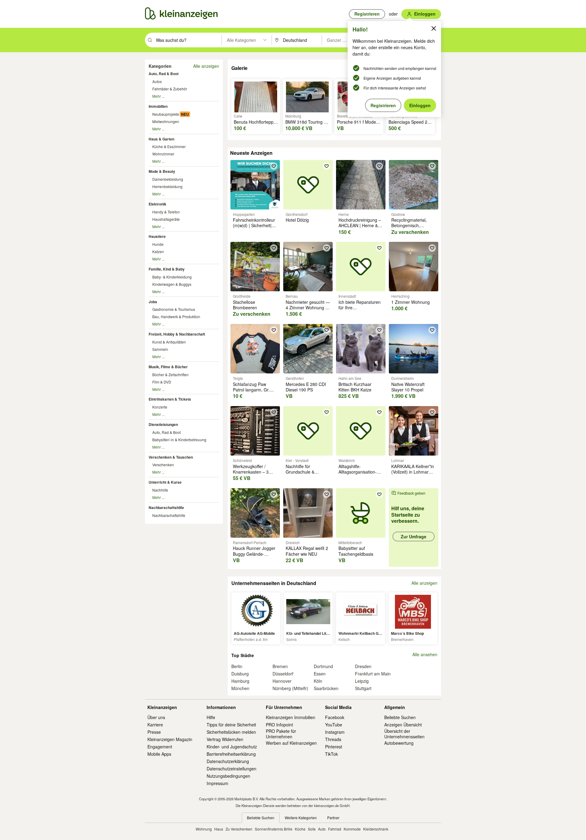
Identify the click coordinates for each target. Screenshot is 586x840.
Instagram (335, 732)
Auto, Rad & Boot (164, 73)
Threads (333, 739)
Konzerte (159, 406)
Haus (218, 828)
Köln (318, 681)
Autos (157, 81)
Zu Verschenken (239, 828)
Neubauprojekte (165, 114)
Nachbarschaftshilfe (166, 507)
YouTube (333, 725)
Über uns (156, 717)
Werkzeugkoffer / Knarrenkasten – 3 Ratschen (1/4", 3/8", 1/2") (253, 474)
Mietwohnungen (165, 121)
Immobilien (158, 106)
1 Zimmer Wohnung (410, 302)
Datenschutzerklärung (228, 761)
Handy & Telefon (166, 211)
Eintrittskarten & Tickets (170, 399)
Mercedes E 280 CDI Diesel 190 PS (306, 387)
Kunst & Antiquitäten (169, 341)
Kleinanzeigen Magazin (169, 739)
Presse (154, 732)
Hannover (282, 681)
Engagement (159, 747)
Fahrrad (334, 828)
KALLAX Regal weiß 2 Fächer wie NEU (307, 551)
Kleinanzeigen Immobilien (290, 717)
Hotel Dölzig (297, 220)
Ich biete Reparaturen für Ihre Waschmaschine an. (359, 307)
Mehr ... (158, 96)
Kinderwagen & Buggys (171, 284)
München (240, 688)
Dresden (363, 666)
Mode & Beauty (162, 171)
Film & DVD (161, 381)
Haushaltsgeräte (166, 219)
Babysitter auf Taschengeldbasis (355, 551)
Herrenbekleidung (167, 186)
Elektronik (157, 204)
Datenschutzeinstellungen (231, 768)
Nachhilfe (160, 490)
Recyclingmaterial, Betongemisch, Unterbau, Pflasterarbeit (409, 228)
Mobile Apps (159, 754)
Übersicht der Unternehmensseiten (404, 733)
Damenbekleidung (167, 179)
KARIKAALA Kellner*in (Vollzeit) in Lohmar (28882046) (412, 471)
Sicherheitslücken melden (231, 732)
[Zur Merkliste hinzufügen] (273, 166)
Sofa (312, 828)
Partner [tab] (333, 817)
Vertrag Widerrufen (225, 739)
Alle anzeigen (206, 66)
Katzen (158, 251)
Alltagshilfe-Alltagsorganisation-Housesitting (357, 471)
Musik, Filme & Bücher (168, 366)
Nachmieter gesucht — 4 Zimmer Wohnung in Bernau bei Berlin (308, 307)
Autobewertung (399, 743)
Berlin (236, 666)
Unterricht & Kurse (165, 482)
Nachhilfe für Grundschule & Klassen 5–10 (300, 471)
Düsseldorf (283, 674)
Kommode (352, 828)
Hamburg (240, 681)
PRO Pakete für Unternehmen (281, 733)
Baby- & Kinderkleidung (172, 276)
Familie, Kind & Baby (167, 269)
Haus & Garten (161, 139)
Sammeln (160, 349)
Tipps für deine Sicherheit (231, 725)
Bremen (280, 666)
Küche (300, 828)
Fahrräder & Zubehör (169, 88)
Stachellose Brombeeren (245, 305)
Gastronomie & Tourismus (173, 309)
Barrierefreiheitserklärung (231, 754)
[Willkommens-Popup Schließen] (434, 28)
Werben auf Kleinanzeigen (291, 743)
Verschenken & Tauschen (171, 457)
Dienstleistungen (163, 424)
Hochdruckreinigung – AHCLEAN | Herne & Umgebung (359, 225)
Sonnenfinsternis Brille (273, 828)
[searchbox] (188, 40)
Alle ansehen (424, 654)
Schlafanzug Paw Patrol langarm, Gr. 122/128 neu (251, 389)
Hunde (158, 244)
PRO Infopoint (279, 725)
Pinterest (333, 747)
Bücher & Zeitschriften (170, 374)
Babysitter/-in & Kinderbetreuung (179, 439)
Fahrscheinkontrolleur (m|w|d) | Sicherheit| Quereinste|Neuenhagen (256, 225)
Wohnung (204, 828)
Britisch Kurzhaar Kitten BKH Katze (354, 387)
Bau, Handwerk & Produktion (176, 316)
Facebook (334, 717)
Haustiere (157, 236)
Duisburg (240, 674)
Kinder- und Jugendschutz (232, 747)
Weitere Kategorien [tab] (301, 817)
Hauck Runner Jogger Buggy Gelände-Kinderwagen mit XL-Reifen (254, 556)
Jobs (153, 301)
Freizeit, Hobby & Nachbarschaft (177, 334)
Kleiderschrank (375, 828)
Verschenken (163, 464)
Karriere (155, 725)
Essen (320, 674)
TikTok (331, 754)
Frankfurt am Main (373, 674)
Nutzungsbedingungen (228, 776)
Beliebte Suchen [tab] (260, 817)
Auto (322, 828)
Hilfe (211, 717)
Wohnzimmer (163, 153)
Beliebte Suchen (400, 717)
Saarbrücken (326, 688)
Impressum (217, 783)
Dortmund (323, 666)
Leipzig (362, 681)
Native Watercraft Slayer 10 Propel (408, 387)
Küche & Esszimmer (169, 146)
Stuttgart (363, 688)
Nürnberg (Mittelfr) (290, 688)
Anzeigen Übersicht (403, 725)
